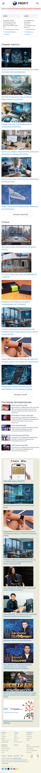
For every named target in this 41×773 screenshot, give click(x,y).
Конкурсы (29, 738)
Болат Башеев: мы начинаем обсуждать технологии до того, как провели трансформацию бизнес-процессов (17, 666)
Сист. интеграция (5, 748)
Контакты (16, 755)
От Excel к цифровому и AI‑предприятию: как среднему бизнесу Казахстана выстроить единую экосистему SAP (19, 331)
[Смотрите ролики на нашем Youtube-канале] (14, 769)
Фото (28, 745)
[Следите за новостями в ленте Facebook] (2, 769)
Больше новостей (20, 214)
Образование (4, 742)
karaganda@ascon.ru (11, 32)
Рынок (15, 736)
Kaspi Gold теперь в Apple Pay (14, 481)
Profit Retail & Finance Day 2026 (22, 415)
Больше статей (20, 394)
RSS (22, 755)
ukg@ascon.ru (30, 32)
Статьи (16, 732)
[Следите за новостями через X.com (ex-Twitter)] (8, 769)
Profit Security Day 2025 (19, 445)
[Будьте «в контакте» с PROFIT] (11, 769)
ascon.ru (7, 34)
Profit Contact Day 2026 (19, 405)
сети (7, 750)
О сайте (3, 755)
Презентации (30, 748)
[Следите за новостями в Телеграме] (5, 769)
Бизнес (3, 738)
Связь (3, 734)
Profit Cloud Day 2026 (18, 425)
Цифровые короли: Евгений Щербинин (17, 640)
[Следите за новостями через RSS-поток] (17, 769)
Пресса (16, 745)
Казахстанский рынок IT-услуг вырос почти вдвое (18, 506)
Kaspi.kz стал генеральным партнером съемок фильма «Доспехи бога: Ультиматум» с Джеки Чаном (19, 695)
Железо (3, 740)
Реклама (9, 755)
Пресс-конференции (32, 750)
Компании (4, 745)
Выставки (29, 734)
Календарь (30, 732)
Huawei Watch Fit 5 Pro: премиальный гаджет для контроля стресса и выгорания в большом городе (20, 533)
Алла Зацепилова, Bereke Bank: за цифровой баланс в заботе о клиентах (19, 589)
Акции (28, 740)
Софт (2, 752)
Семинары (29, 736)
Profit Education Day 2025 (20, 435)
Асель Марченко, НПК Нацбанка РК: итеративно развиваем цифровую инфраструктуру (20, 615)
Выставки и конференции (33, 746)
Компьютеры (4, 746)
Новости (3, 732)
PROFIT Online (17, 758)
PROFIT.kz (5, 763)
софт (8, 740)
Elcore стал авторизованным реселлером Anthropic (18, 722)
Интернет (3, 736)
